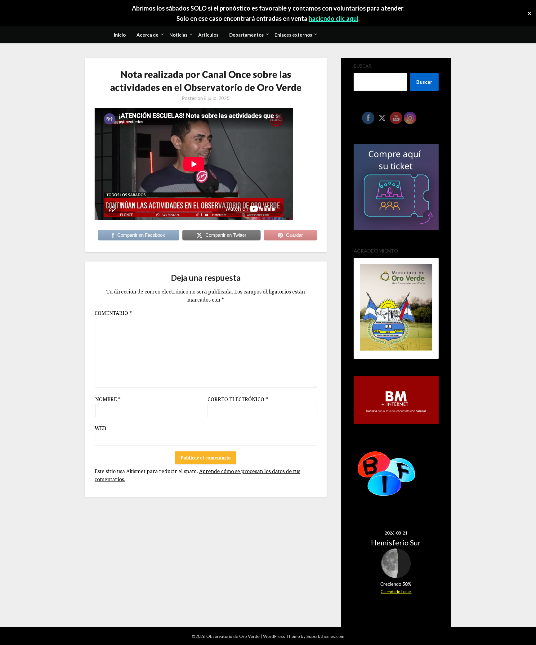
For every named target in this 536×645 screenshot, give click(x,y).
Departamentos (246, 35)
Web (100, 428)
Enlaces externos (293, 35)
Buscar (363, 66)
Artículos (208, 35)
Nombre (108, 399)
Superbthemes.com (325, 636)
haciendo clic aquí (333, 18)
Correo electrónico (238, 399)
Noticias (178, 35)
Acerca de (147, 35)
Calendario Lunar (396, 591)
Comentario (113, 313)
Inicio (120, 35)
